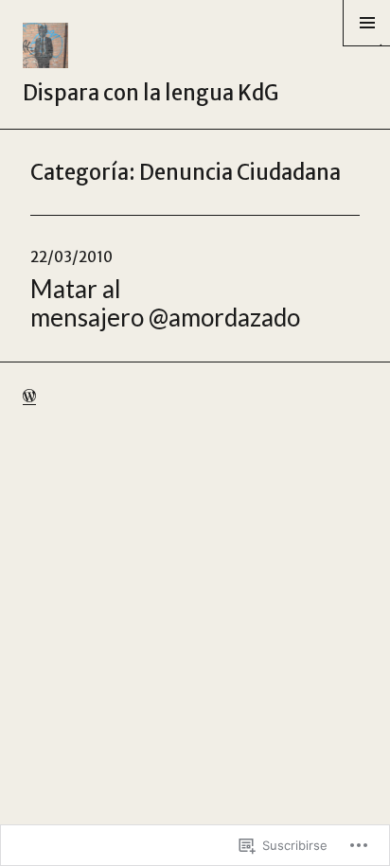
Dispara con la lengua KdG (150, 93)
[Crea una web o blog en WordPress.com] (29, 396)
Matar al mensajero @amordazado (165, 303)
